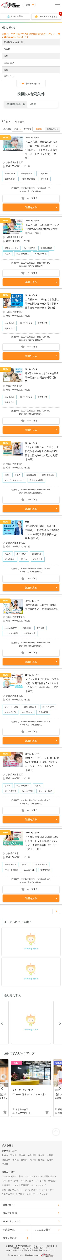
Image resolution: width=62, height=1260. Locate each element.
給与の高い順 (52, 129)
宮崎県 (50, 1160)
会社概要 (9, 1246)
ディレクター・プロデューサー (39, 1190)
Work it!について (11, 1221)
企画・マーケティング (37, 1194)
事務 (21, 1176)
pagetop (56, 1132)
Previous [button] (2, 1023)
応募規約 (16, 1248)
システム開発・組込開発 (13, 1194)
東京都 (22, 1155)
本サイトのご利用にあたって (35, 1248)
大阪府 (50, 1155)
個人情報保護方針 (23, 1246)
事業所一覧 (9, 1229)
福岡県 (15, 1160)
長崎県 (24, 1160)
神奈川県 (32, 1155)
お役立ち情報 (10, 1213)
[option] (31, 104)
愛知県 (41, 1155)
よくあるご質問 (42, 1229)
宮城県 (13, 1155)
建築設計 (6, 1185)
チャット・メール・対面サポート (40, 1176)
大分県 (33, 1160)
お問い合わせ (10, 1237)
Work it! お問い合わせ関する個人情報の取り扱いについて (30, 1250)
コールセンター (9, 1176)
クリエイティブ (38, 1185)
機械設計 (52, 1181)
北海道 (5, 1155)
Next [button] (59, 1023)
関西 (28, 5)
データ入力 (40, 1181)
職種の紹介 (9, 1204)
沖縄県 (5, 1164)
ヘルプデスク (27, 1181)
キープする (32, 198)
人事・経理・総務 (10, 1181)
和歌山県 (6, 1160)
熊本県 (41, 1160)
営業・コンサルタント (12, 1190)
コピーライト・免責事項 (44, 1246)
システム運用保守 (20, 1185)
